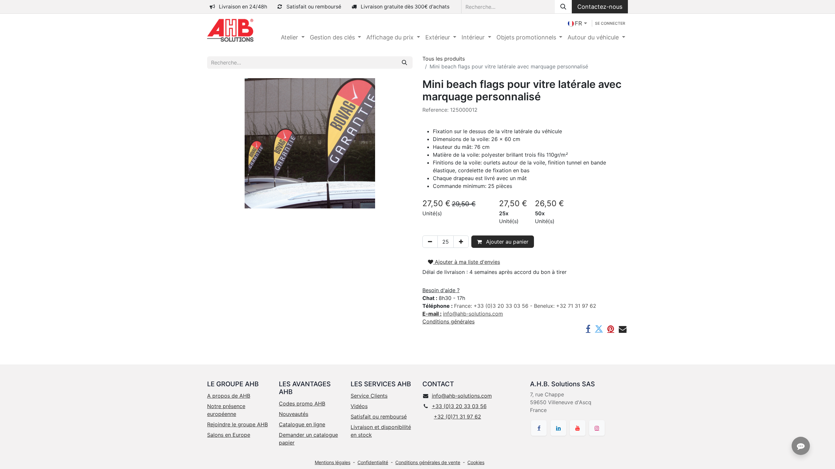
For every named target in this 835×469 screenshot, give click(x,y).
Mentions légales (332, 462)
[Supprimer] (430, 241)
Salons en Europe (228, 435)
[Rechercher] (563, 6)
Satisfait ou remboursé (379, 416)
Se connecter (610, 23)
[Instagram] (597, 428)
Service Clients (369, 395)
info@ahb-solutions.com (462, 395)
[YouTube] (577, 428)
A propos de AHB (228, 395)
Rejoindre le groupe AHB (237, 424)
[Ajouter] (461, 241)
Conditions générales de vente (427, 462)
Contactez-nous (599, 6)
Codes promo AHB (302, 403)
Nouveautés (293, 414)
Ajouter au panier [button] (506, 241)
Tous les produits (443, 58)
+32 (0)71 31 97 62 (457, 416)
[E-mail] (623, 329)
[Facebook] (588, 329)
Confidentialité (372, 462)
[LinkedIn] (558, 428)
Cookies (475, 462)
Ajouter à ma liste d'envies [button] (466, 262)
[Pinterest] (610, 329)
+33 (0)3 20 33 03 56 (459, 406)
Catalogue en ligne (302, 424)
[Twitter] (599, 329)
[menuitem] (292, 37)
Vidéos (359, 406)
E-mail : (432, 313)
